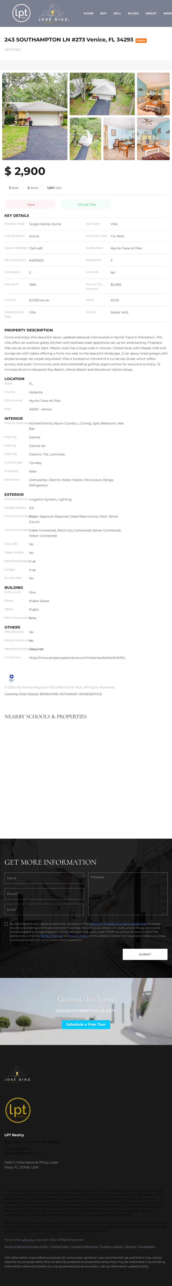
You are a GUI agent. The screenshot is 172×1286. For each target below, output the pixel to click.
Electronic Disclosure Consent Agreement (117, 923)
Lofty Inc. (28, 1239)
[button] (21, 13)
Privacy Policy (78, 936)
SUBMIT (145, 954)
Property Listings (111, 1246)
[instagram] (35, 1274)
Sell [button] (117, 13)
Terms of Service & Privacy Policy (26, 1246)
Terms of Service (51, 936)
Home (88, 13)
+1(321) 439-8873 (17, 1149)
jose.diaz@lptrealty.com (23, 1153)
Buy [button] (103, 13)
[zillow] (22, 1274)
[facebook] (9, 1274)
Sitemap (130, 1246)
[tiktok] (48, 1274)
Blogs (133, 13)
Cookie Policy (60, 1246)
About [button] (151, 13)
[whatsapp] (61, 1274)
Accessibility (147, 1246)
